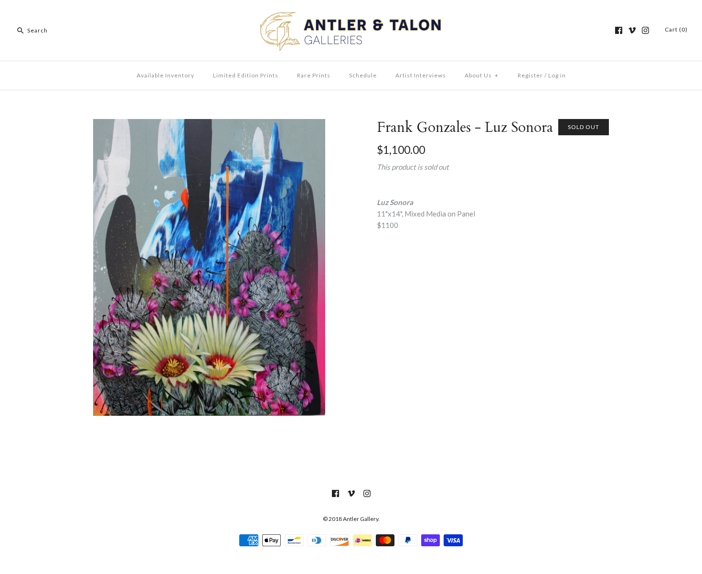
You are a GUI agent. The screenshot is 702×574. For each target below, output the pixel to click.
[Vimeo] (632, 30)
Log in (557, 75)
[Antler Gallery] (351, 15)
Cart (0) (676, 29)
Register (530, 75)
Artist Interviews (420, 75)
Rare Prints (313, 75)
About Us (482, 75)
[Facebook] (618, 30)
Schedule (363, 75)
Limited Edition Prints (245, 75)
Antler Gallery (360, 518)
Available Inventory (165, 75)
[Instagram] (645, 30)
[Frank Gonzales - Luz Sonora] (209, 124)
